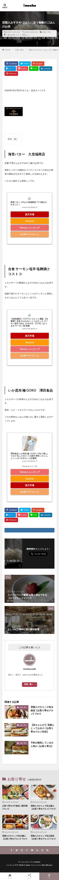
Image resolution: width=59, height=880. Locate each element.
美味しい (25, 35)
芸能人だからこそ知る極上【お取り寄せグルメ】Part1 (14, 837)
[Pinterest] (11, 73)
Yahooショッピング (30, 227)
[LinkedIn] (45, 68)
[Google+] (37, 63)
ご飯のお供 (10, 35)
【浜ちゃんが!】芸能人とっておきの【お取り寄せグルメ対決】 (42, 728)
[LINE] (34, 68)
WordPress (47, 865)
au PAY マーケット (29, 234)
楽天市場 (29, 214)
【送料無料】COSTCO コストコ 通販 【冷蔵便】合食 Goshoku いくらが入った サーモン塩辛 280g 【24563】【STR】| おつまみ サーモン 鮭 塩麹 (29, 322)
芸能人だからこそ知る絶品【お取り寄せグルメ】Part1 (42, 710)
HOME (7, 50)
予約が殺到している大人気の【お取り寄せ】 (42, 744)
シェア (29, 878)
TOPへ (49, 878)
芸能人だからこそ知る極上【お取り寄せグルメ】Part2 (43, 807)
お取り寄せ (46, 32)
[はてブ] (10, 68)
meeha (37, 862)
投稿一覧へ (28, 684)
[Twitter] (25, 63)
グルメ (18, 35)
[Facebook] (11, 63)
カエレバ (34, 207)
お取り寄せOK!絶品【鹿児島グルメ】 (15, 807)
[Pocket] (22, 68)
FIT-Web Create (22, 865)
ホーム (10, 878)
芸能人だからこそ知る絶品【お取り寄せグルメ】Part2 (43, 837)
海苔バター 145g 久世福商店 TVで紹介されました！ (29, 203)
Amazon (29, 221)
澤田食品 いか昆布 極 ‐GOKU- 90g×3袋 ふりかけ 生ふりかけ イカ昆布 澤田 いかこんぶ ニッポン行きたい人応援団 (29, 455)
